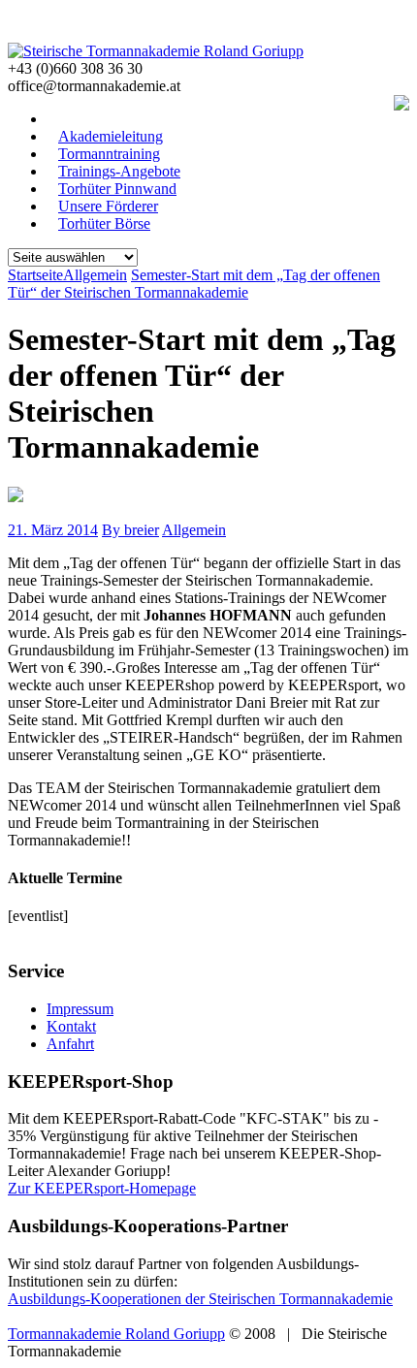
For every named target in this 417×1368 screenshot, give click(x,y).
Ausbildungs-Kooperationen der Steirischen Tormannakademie (200, 1298)
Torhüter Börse (104, 223)
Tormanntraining (109, 153)
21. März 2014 (53, 530)
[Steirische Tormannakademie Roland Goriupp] (156, 51)
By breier (130, 530)
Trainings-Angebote (119, 171)
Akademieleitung (110, 136)
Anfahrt (70, 1043)
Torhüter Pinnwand (117, 188)
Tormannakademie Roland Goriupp (116, 1333)
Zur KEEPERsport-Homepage (102, 1188)
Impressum (80, 1009)
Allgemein (194, 530)
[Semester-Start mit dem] (15, 497)
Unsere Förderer (108, 206)
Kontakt (71, 1026)
